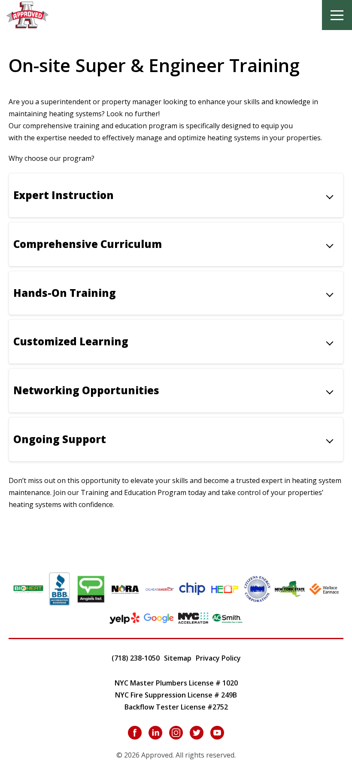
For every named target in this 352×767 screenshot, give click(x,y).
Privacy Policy (218, 658)
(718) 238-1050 (136, 658)
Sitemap (177, 658)
